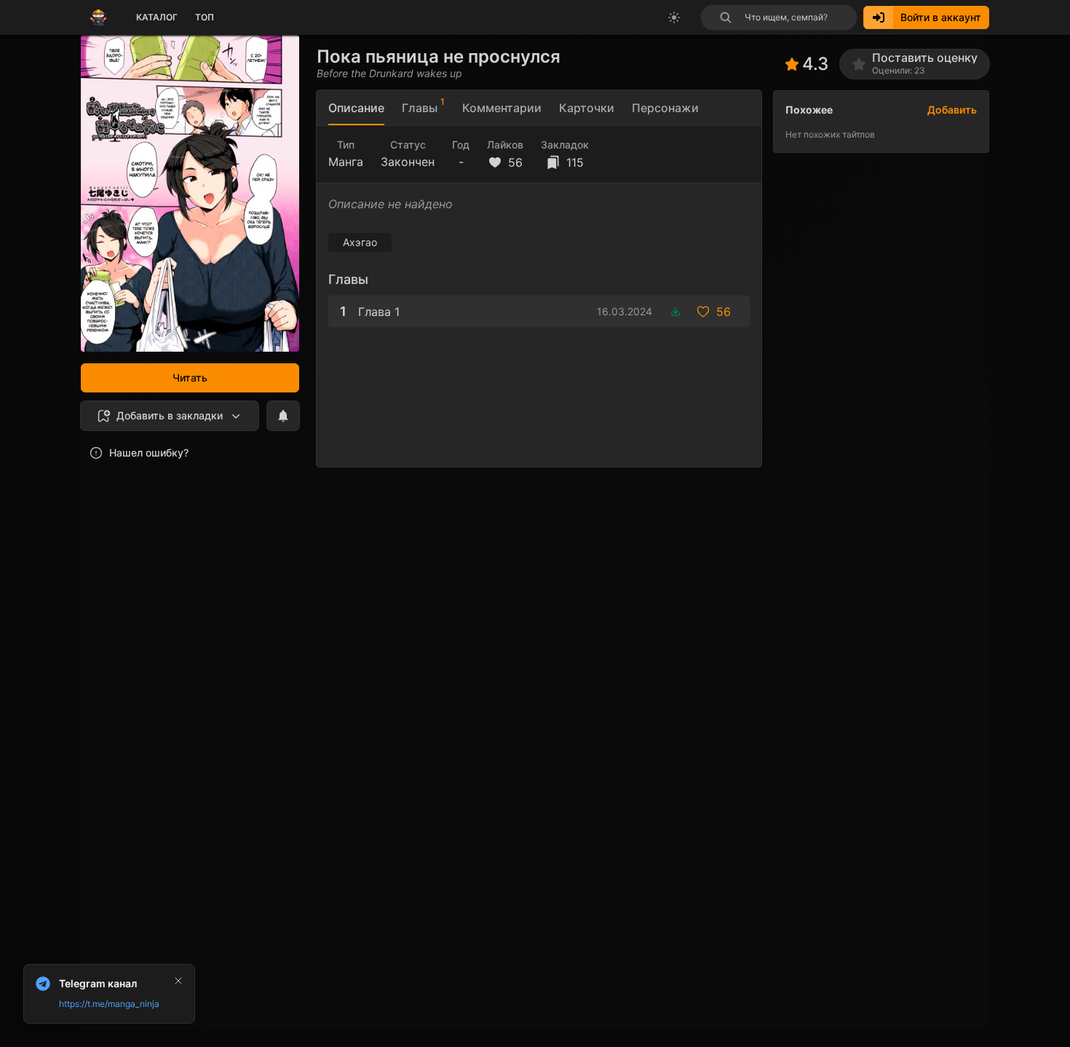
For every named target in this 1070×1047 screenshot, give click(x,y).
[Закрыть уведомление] (178, 981)
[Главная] (98, 17)
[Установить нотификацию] (283, 415)
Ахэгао (360, 242)
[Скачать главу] (675, 311)
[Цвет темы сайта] (674, 17)
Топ (204, 17)
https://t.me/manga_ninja (109, 1003)
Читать (190, 377)
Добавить (952, 109)
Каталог (157, 17)
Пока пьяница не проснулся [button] (438, 56)
